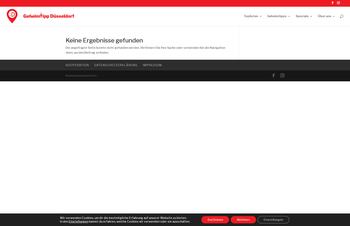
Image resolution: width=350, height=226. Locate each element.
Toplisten (251, 16)
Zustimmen (215, 219)
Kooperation (77, 65)
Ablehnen (243, 219)
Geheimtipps (277, 16)
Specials (302, 16)
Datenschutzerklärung (115, 65)
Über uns (324, 16)
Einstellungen (78, 221)
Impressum (152, 65)
